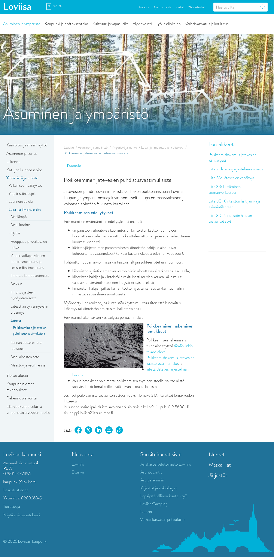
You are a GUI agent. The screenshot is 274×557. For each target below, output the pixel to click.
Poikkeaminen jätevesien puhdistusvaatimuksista (29, 330)
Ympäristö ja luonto (22, 178)
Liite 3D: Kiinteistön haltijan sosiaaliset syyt (230, 218)
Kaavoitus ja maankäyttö (26, 145)
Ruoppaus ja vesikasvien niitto (29, 244)
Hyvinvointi (142, 23)
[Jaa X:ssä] (88, 430)
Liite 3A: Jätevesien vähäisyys (231, 178)
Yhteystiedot (196, 6)
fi (49, 6)
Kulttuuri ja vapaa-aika (110, 23)
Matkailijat (220, 465)
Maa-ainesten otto (25, 357)
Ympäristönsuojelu (23, 193)
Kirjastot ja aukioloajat (158, 488)
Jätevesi (16, 320)
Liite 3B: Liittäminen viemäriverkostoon (224, 189)
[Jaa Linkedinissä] (99, 430)
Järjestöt (218, 475)
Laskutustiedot (15, 490)
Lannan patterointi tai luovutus (27, 345)
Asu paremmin (152, 480)
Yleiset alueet (17, 375)
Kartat (180, 6)
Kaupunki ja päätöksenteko (66, 23)
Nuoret (146, 511)
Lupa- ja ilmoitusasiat (25, 209)
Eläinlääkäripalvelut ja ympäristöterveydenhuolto (28, 409)
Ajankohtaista (162, 6)
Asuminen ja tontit (21, 153)
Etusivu (69, 147)
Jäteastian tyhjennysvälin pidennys (29, 309)
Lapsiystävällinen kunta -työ (163, 496)
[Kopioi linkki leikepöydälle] (119, 430)
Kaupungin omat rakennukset (20, 387)
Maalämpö (19, 216)
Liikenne (13, 161)
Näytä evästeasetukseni (21, 515)
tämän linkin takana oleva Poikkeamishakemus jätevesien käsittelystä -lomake (170, 354)
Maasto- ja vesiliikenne (28, 365)
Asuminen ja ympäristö (21, 23)
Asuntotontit (151, 472)
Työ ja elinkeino (168, 23)
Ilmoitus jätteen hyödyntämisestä (23, 295)
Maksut (16, 284)
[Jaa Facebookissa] (78, 430)
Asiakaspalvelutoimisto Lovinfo (165, 464)
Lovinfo (78, 464)
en (60, 6)
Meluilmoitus (21, 225)
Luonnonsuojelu (21, 201)
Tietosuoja (11, 506)
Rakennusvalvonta (21, 398)
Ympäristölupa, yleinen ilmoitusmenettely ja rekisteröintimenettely (28, 261)
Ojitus (15, 233)
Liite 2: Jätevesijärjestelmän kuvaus (235, 169)
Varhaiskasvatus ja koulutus (206, 23)
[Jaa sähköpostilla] (109, 430)
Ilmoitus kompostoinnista (30, 275)
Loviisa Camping (153, 504)
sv (55, 6)
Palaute (144, 6)
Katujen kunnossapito (24, 170)
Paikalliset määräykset (25, 185)
